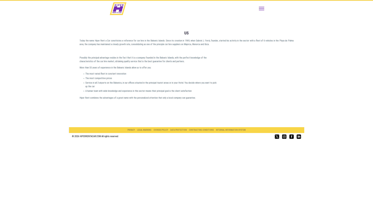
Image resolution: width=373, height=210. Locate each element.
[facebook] (291, 136)
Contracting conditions (201, 130)
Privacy (131, 130)
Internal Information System (231, 130)
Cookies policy (161, 130)
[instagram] (284, 136)
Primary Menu (261, 9)
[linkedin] (299, 136)
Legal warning (144, 130)
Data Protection (178, 130)
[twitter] (277, 136)
